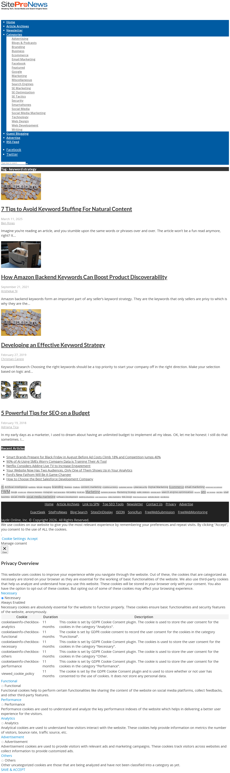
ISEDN (120, 512)
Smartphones (21, 105)
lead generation (59, 492)
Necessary (13, 597)
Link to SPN (91, 504)
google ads (22, 492)
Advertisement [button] (12, 737)
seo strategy (211, 492)
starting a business (86, 497)
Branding (18, 47)
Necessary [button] (9, 593)
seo (203, 491)
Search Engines (22, 84)
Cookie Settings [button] (14, 538)
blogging (47, 487)
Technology (20, 117)
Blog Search (79, 512)
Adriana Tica (10, 427)
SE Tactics (19, 96)
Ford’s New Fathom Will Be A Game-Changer (38, 474)
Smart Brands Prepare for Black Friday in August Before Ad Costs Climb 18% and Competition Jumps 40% (83, 457)
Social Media (21, 109)
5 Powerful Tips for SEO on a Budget (45, 412)
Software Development (67, 496)
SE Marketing (21, 88)
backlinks (32, 487)
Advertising (20, 38)
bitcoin (40, 487)
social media (18, 496)
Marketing (19, 76)
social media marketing (41, 496)
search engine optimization (177, 492)
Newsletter (14, 30)
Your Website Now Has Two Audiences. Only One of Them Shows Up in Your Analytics (69, 470)
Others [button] (6, 755)
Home (10, 22)
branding (57, 487)
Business (18, 51)
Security (17, 100)
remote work (156, 492)
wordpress (164, 497)
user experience (101, 497)
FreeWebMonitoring (193, 512)
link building (71, 492)
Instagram (48, 492)
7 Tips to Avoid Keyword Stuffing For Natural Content (66, 209)
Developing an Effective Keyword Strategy (53, 345)
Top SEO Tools (113, 504)
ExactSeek (37, 512)
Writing (17, 129)
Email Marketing (23, 59)
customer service (126, 487)
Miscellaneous (22, 80)
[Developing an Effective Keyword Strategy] (21, 334)
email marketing (195, 487)
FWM (5, 491)
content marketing (91, 486)
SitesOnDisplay (102, 512)
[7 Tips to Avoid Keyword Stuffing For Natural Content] (21, 198)
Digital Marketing (158, 486)
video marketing (114, 497)
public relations (143, 492)
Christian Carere (12, 359)
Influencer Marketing (34, 492)
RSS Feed (12, 142)
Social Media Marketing (29, 113)
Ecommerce (20, 55)
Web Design (20, 121)
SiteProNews (57, 512)
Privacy (171, 504)
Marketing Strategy (126, 492)
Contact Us (154, 504)
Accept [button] (32, 538)
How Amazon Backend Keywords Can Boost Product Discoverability (84, 277)
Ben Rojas (8, 223)
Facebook (19, 63)
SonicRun (135, 512)
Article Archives (17, 26)
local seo (81, 492)
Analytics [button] (8, 718)
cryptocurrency (110, 486)
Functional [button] (9, 681)
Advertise (13, 138)
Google (17, 72)
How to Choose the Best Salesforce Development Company (49, 479)
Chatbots (76, 487)
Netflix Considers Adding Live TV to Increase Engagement (48, 466)
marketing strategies (108, 492)
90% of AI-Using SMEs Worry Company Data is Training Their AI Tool (56, 461)
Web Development (25, 125)
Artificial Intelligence (16, 486)
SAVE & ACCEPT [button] (13, 769)
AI (2, 486)
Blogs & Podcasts (24, 43)
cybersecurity (140, 486)
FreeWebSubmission (160, 512)
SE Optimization (23, 92)
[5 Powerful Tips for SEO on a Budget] (21, 402)
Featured (18, 67)
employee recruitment (214, 487)
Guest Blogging (17, 133)
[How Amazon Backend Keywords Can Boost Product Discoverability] (21, 266)
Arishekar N (9, 291)
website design (154, 497)
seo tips (219, 492)
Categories (14, 34)
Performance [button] (11, 699)
